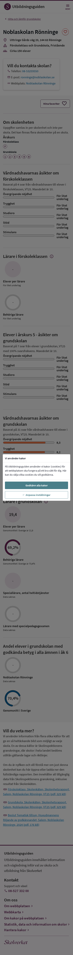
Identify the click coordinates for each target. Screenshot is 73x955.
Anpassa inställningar (38, 495)
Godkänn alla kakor (36, 485)
